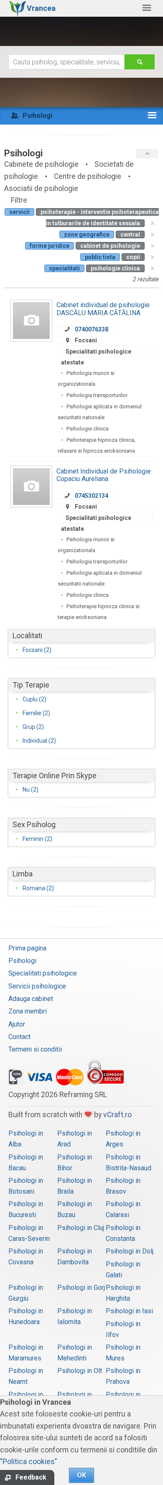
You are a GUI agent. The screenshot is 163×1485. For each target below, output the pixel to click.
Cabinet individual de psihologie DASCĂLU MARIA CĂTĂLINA (103, 308)
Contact (19, 1037)
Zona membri (27, 1011)
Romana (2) (38, 888)
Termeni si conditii (35, 1049)
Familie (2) (36, 713)
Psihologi (22, 961)
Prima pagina (27, 948)
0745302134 (91, 495)
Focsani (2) (37, 650)
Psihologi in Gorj (81, 1287)
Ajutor (16, 1024)
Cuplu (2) (34, 699)
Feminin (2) (37, 838)
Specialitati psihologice (42, 973)
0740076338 (91, 329)
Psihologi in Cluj (80, 1228)
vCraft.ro (117, 1115)
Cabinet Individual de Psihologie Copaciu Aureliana (103, 475)
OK (81, 1475)
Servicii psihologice (37, 986)
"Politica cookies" (28, 1461)
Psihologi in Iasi (129, 1311)
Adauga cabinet (30, 999)
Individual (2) (39, 740)
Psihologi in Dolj (129, 1251)
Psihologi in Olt (79, 1371)
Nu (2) (30, 789)
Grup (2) (33, 726)
